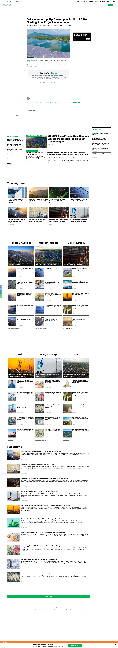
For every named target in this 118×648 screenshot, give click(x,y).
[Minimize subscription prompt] (116, 644)
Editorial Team (45, 609)
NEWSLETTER (102, 1)
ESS (28, 102)
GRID (73, 4)
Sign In (54, 82)
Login (110, 5)
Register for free (48, 85)
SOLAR (68, 4)
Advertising (37, 609)
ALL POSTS (48, 107)
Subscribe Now (75, 645)
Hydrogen (47, 102)
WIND (88, 4)
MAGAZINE (104, 4)
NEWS (78, 1)
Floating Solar (35, 102)
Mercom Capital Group (67, 609)
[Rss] (5, 1)
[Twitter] (7, 1)
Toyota (60, 102)
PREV (28, 107)
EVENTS (96, 1)
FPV (40, 102)
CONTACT (114, 1)
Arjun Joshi (35, 27)
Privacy (76, 609)
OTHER (93, 4)
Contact (53, 609)
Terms (81, 609)
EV (30, 102)
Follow (28, 60)
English (17, 1)
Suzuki (56, 102)
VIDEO (98, 4)
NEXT (68, 107)
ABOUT (108, 1)
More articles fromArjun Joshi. (35, 99)
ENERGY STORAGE (81, 4)
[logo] (6, 5)
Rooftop (51, 102)
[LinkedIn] (10, 1)
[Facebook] (2, 1)
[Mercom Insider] (84, 1)
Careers (58, 609)
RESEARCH (91, 1)
